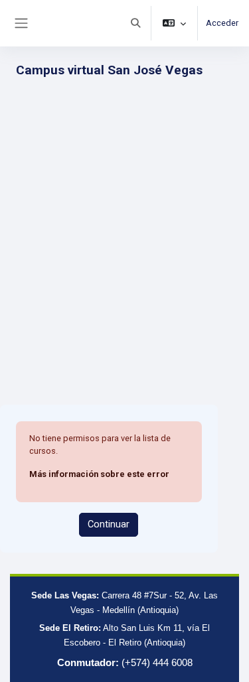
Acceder (222, 23)
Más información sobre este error (99, 474)
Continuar (108, 524)
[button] (135, 23)
